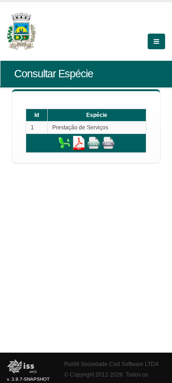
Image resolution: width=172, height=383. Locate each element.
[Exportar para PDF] (79, 142)
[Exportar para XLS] (64, 142)
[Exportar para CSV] (93, 142)
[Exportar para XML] (108, 142)
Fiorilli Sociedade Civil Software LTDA (111, 364)
